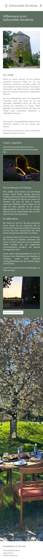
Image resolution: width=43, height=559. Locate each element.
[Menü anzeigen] (41, 6)
